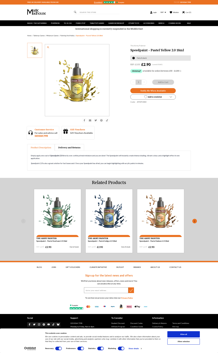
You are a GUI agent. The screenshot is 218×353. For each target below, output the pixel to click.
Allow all (183, 334)
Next (194, 221)
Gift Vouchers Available (81, 133)
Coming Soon (174, 23)
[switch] (80, 348)
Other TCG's (133, 23)
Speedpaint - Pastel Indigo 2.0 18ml (102, 241)
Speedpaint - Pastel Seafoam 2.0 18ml (51, 241)
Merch (161, 23)
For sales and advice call (46, 134)
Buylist (120, 267)
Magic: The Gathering (37, 23)
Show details (134, 349)
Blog (39, 267)
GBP (162, 12)
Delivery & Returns (159, 323)
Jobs (53, 267)
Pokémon (55, 23)
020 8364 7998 (185, 2)
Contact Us (175, 267)
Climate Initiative (98, 267)
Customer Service (44, 129)
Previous (23, 221)
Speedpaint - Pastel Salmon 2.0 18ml (154, 241)
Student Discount (118, 323)
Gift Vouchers (77, 129)
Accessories (148, 23)
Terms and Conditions (180, 323)
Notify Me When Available (153, 91)
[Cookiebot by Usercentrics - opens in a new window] (30, 348)
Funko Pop (80, 23)
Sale (189, 23)
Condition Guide (136, 326)
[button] (153, 97)
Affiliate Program (118, 326)
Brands (137, 267)
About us (155, 267)
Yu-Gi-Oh (68, 23)
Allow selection (184, 341)
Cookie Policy (157, 326)
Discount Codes (136, 323)
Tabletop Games (97, 23)
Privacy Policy (127, 298)
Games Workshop (116, 23)
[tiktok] (107, 120)
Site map (175, 326)
